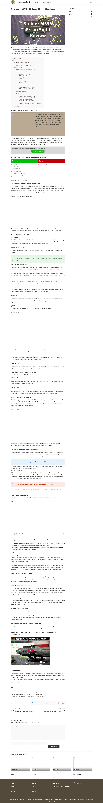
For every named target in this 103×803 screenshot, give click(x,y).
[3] (62, 269)
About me (13, 786)
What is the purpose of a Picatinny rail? (27, 97)
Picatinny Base (23, 77)
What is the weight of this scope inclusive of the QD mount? (31, 103)
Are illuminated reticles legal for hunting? (28, 96)
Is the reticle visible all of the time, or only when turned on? (31, 101)
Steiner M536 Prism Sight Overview (21, 62)
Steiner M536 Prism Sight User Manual (22, 64)
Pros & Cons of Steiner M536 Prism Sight (23, 65)
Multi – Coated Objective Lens (26, 75)
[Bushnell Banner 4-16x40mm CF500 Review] (82, 764)
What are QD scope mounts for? (26, 99)
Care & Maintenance (24, 90)
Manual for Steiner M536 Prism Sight (24, 84)
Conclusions (16, 106)
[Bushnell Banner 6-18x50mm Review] (41, 764)
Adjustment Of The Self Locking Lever (27, 87)
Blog (70, 11)
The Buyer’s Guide (18, 67)
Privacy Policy (14, 789)
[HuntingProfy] (22, 2)
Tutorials (70, 17)
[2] (39, 368)
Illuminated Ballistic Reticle (25, 74)
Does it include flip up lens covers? (26, 100)
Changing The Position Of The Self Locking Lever (29, 88)
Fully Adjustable (23, 81)
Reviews (70, 14)
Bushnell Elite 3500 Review (60, 773)
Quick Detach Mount (24, 79)
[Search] (91, 2)
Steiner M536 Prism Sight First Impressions (26, 69)
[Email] (63, 703)
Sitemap (13, 791)
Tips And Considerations (22, 91)
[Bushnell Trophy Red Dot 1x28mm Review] (20, 764)
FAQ (18, 93)
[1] (38, 140)
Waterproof (22, 78)
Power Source (23, 82)
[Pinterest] (58, 703)
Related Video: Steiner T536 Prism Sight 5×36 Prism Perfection (28, 104)
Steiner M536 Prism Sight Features (24, 71)
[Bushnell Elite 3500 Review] (62, 764)
